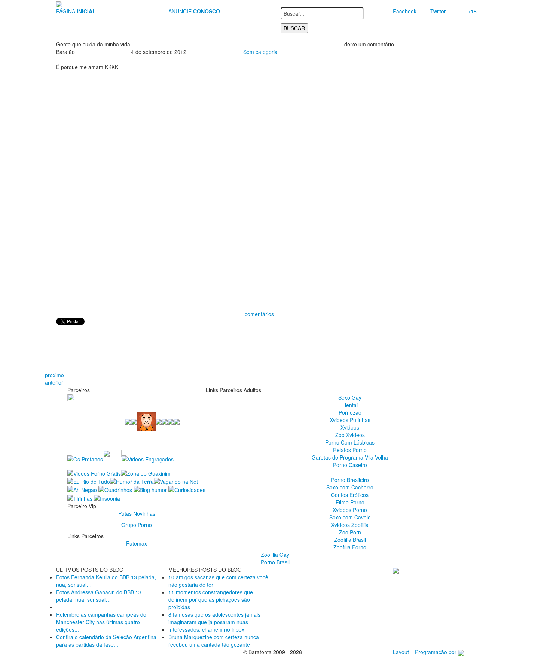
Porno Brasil (275, 562)
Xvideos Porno (350, 509)
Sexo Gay (349, 397)
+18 (472, 11)
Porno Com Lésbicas (350, 442)
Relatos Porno (350, 450)
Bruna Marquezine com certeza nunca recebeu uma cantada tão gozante (213, 640)
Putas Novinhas (136, 513)
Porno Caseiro (350, 465)
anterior (54, 382)
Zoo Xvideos (350, 435)
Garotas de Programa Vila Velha (350, 457)
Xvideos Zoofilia (350, 524)
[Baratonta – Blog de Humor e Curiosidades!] (59, 3)
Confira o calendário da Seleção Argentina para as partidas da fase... (106, 640)
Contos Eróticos (350, 494)
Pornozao (350, 412)
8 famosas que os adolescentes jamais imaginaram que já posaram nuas (214, 618)
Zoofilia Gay (275, 554)
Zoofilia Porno (349, 547)
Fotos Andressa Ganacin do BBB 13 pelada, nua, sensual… (98, 595)
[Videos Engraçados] (148, 458)
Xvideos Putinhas (350, 420)
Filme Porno (350, 502)
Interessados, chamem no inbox (206, 629)
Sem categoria (260, 51)
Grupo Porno (136, 524)
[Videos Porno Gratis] (94, 472)
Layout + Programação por (425, 652)
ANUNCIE (194, 11)
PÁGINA (76, 11)
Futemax (136, 543)
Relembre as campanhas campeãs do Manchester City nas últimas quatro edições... (101, 622)
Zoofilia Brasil (350, 539)
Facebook (404, 11)
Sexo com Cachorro (349, 487)
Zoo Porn (350, 532)
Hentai (350, 405)
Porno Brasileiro (350, 479)
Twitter (438, 11)
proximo (54, 375)
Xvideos (349, 427)
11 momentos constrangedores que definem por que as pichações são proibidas (210, 599)
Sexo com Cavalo (350, 517)
